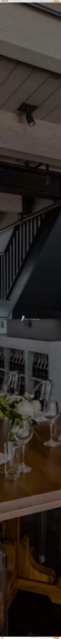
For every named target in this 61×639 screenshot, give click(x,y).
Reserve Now (56, 1)
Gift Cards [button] (50, 1)
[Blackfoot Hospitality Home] (4, 1)
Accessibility (42, 637)
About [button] (38, 1)
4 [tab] (31, 634)
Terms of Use (50, 637)
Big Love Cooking (33, 637)
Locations (34, 1)
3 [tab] (30, 634)
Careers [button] (47, 1)
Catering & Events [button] (42, 1)
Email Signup (56, 637)
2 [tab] (29, 634)
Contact (38, 637)
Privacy (46, 637)
